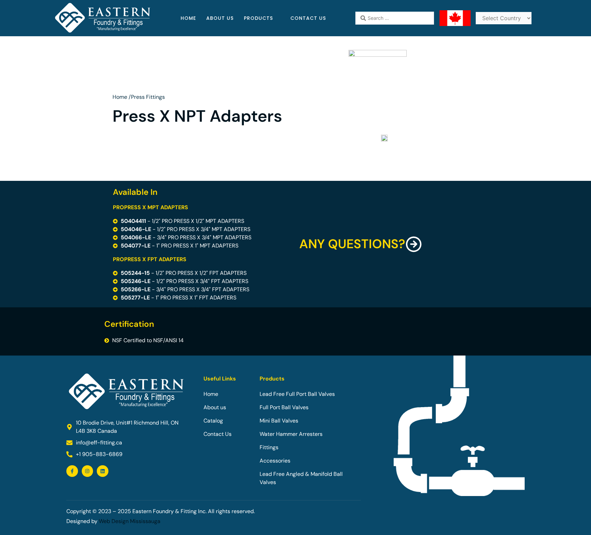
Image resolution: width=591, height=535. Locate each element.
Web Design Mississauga (129, 521)
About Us (220, 18)
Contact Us (308, 18)
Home (188, 18)
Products (258, 18)
